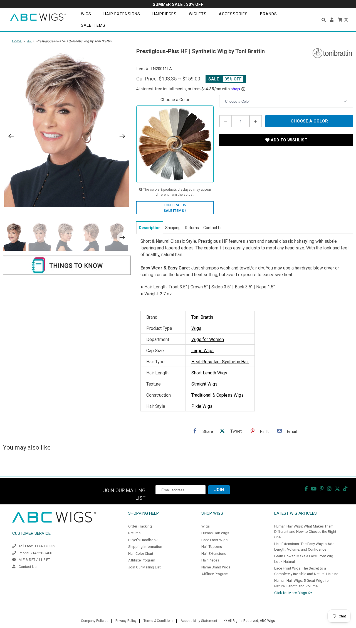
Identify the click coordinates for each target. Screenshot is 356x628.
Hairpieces (164, 14)
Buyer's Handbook (143, 540)
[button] (324, 20)
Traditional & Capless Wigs (217, 395)
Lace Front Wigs (214, 540)
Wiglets (198, 14)
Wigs (86, 14)
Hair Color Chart (140, 553)
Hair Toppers (211, 546)
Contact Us (27, 567)
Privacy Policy (126, 621)
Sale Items (93, 25)
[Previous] (11, 136)
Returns (134, 533)
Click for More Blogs (291, 593)
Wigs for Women (207, 339)
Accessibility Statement (199, 621)
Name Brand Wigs (215, 567)
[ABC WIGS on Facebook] (306, 489)
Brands (268, 14)
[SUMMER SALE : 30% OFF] (178, 4)
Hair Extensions (121, 14)
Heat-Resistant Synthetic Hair (220, 361)
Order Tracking (140, 526)
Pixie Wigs (201, 406)
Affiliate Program (141, 560)
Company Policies (94, 621)
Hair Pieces (210, 560)
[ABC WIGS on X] (337, 489)
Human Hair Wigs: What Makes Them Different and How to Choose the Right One (305, 531)
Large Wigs (202, 350)
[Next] (122, 136)
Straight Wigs (204, 384)
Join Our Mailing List (144, 567)
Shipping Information (145, 546)
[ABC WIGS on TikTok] (345, 489)
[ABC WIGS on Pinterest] (322, 489)
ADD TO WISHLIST (288, 140)
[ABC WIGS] (38, 17)
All (29, 41)
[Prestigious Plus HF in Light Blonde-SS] (66, 128)
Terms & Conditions (159, 621)
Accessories (233, 14)
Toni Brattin (202, 317)
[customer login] (331, 20)
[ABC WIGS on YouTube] (314, 489)
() (345, 19)
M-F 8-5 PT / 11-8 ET (34, 560)
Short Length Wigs (209, 373)
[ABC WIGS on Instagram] (329, 489)
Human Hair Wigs (215, 533)
